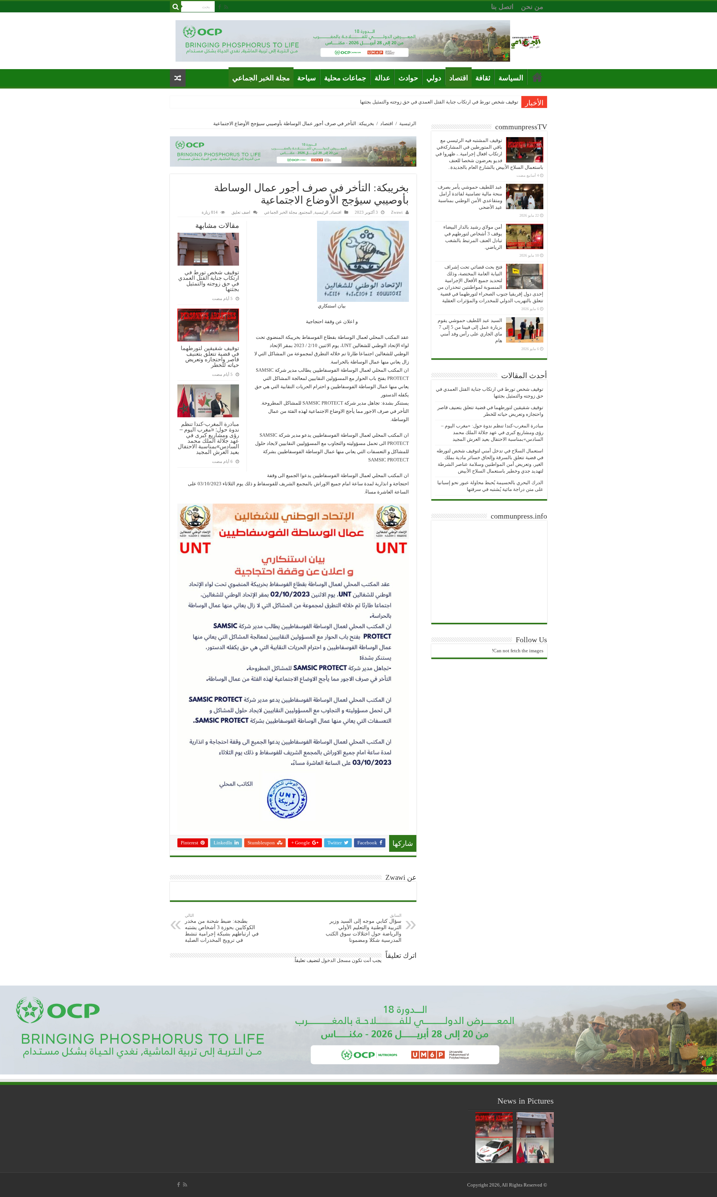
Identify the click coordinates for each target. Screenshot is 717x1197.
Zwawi (397, 212)
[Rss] (226, 7)
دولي (433, 78)
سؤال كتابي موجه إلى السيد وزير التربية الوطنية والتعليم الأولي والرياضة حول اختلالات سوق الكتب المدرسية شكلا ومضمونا (363, 928)
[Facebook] (219, 7)
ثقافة (482, 78)
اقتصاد (458, 78)
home (537, 77)
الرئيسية (407, 123)
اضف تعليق (241, 212)
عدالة (382, 78)
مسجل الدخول (336, 960)
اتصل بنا (502, 6)
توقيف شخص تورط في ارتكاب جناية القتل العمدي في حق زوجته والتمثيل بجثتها (439, 102)
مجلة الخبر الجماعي (261, 78)
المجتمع (305, 212)
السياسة (511, 78)
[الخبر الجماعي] (525, 41)
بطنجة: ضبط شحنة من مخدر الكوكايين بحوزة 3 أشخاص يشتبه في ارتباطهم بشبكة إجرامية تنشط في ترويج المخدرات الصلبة (222, 928)
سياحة (306, 78)
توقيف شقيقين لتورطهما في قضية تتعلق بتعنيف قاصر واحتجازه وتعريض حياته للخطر (210, 356)
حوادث (408, 78)
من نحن (532, 6)
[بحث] (175, 6)
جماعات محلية (345, 78)
